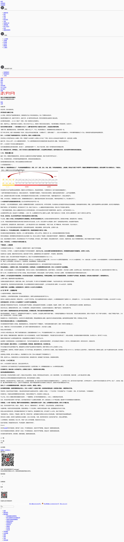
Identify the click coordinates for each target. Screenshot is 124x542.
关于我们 (3, 89)
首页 (2, 1)
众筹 (4, 21)
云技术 (5, 44)
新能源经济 (6, 73)
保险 (4, 16)
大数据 (5, 40)
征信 (4, 28)
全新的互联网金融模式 (12, 519)
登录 (2, 102)
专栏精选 (5, 531)
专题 (2, 78)
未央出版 (3, 85)
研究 (2, 82)
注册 (2, 103)
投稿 (2, 90)
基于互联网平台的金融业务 (13, 517)
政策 (4, 536)
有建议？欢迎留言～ (6, 450)
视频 (2, 80)
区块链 (5, 42)
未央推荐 (3, 5)
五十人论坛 (3, 87)
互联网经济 (6, 72)
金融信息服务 (6, 30)
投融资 (8, 526)
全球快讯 (3, 3)
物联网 (5, 45)
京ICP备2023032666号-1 (35, 503)
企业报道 (5, 533)
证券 (4, 18)
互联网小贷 (6, 23)
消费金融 (5, 24)
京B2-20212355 (63, 503)
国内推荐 (5, 514)
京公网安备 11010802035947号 (51, 503)
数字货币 (5, 19)
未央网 (5, 428)
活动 (2, 83)
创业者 (8, 529)
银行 (4, 14)
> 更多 (5, 75)
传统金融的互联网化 (11, 516)
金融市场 (5, 12)
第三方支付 (6, 26)
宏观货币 (8, 524)
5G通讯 (5, 47)
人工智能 (5, 38)
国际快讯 (5, 512)
